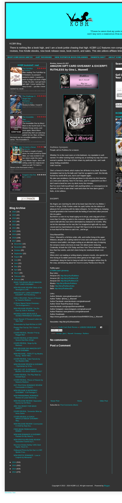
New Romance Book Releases (71, 57)
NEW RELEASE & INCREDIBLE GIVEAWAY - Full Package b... (26, 391)
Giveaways (78, 333)
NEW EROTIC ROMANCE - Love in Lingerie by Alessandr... (27, 456)
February (18, 276)
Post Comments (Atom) (69, 405)
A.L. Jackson (27, 177)
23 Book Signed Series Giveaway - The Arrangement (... (27, 304)
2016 (14, 462)
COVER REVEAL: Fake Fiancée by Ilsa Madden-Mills (27, 360)
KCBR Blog (15, 43)
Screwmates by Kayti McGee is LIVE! (28, 324)
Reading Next (98, 57)
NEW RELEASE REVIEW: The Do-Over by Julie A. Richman (27, 309)
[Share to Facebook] (59, 330)
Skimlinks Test (10, 492)
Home (79, 401)
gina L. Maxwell (68, 333)
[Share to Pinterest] (61, 330)
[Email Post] (100, 327)
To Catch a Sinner (29, 147)
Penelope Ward (28, 103)
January (17, 279)
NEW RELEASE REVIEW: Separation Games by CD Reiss (28, 402)
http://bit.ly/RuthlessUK (69, 278)
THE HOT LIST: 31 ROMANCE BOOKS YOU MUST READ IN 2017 (28, 370)
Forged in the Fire (29, 175)
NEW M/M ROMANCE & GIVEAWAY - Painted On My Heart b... (28, 435)
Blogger (107, 486)
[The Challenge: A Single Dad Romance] (16, 113)
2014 (14, 469)
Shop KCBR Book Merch (20, 57)
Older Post (104, 401)
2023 (14, 221)
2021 (14, 228)
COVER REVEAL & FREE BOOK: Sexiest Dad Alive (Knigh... (26, 339)
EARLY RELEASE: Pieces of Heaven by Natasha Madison (27, 299)
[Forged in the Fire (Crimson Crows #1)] (16, 191)
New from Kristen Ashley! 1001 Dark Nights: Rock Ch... (27, 446)
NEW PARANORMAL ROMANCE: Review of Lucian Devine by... (26, 397)
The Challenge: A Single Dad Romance (28, 98)
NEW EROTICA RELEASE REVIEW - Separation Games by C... (27, 441)
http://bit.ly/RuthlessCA (69, 281)
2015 (14, 465)
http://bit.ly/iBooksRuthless (66, 283)
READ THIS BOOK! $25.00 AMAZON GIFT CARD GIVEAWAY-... (27, 283)
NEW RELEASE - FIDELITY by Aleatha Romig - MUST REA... (28, 355)
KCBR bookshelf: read (28, 65)
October (17, 250)
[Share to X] (56, 330)
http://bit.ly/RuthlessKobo (64, 286)
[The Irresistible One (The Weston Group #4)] (16, 133)
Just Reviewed (44, 57)
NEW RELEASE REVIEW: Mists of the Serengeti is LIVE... (28, 289)
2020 (14, 231)
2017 (14, 241)
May (16, 266)
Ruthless (86, 333)
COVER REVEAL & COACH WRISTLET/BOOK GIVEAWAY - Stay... (26, 419)
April (16, 270)
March (16, 273)
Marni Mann (27, 121)
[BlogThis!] (54, 330)
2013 (14, 472)
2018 (14, 238)
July (16, 260)
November (18, 247)
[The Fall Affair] (16, 85)
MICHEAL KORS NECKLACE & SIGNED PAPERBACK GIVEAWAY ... (28, 315)
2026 (14, 212)
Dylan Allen (27, 149)
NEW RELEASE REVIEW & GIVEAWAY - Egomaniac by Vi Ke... (28, 365)
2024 (14, 218)
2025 (14, 215)
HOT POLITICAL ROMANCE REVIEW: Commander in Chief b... (28, 386)
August (17, 257)
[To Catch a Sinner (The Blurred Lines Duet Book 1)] (16, 163)
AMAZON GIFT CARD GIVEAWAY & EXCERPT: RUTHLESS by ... (27, 294)
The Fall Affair (27, 68)
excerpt (59, 333)
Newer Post (55, 401)
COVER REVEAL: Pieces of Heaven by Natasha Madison (28, 381)
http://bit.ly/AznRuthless (70, 276)
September (18, 253)
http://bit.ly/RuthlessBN (63, 288)
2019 (14, 234)
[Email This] (52, 330)
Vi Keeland (27, 70)
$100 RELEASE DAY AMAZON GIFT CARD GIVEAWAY (27, 349)
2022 (14, 225)
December (18, 244)
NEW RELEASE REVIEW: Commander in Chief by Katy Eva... (28, 425)
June (16, 263)
